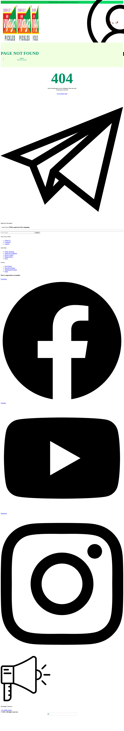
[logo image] (21, 41)
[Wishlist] (116, 23)
